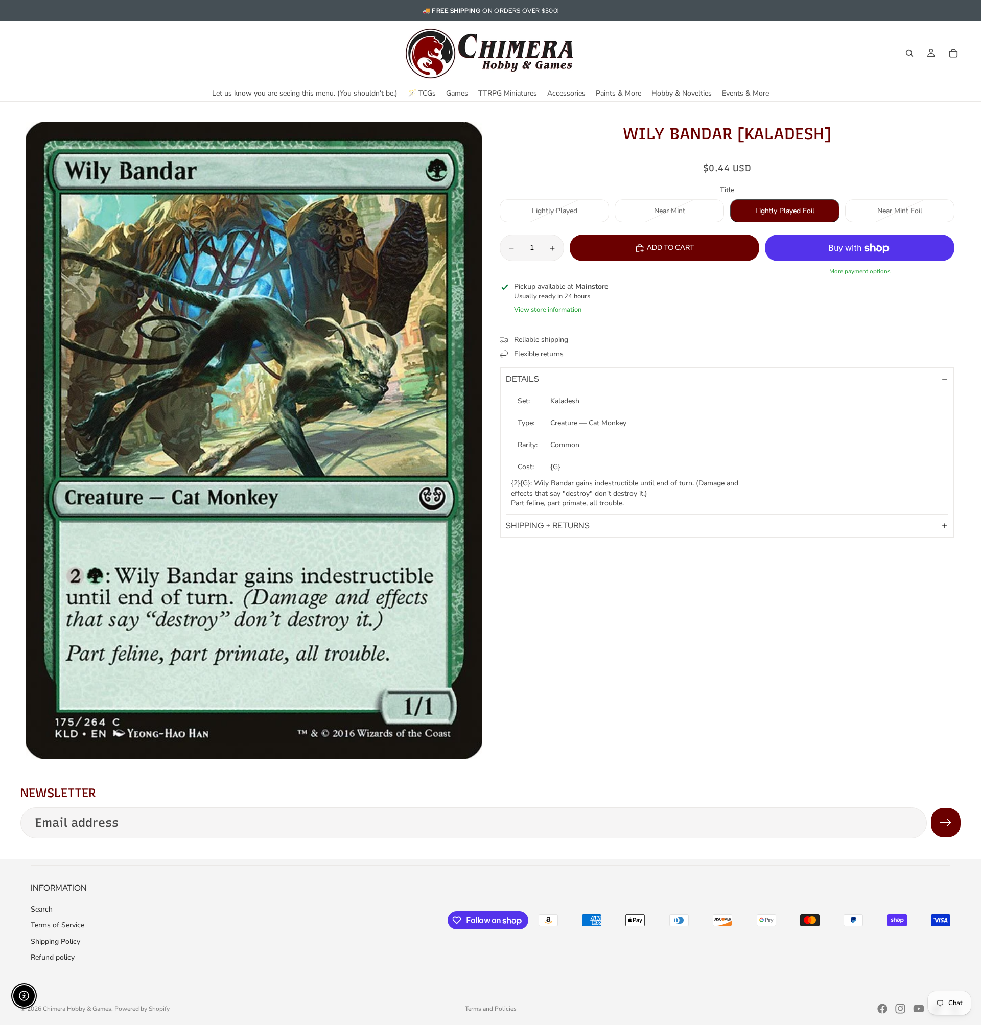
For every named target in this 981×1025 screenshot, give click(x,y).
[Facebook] (882, 1009)
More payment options (860, 271)
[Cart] (953, 53)
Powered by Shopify (142, 1009)
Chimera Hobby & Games (77, 1009)
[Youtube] (919, 1009)
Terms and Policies (491, 1009)
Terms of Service (57, 925)
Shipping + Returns (548, 526)
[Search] (909, 53)
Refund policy (53, 957)
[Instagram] (900, 1009)
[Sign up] (946, 822)
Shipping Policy (55, 941)
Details (522, 379)
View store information (547, 309)
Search (42, 909)
